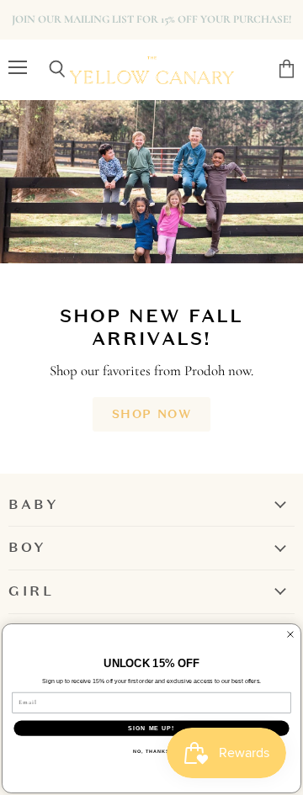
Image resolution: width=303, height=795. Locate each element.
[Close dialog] (290, 634)
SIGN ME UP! (151, 728)
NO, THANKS (151, 751)
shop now (151, 413)
